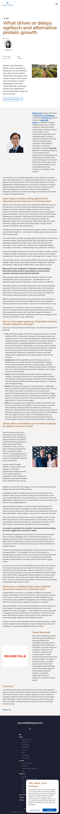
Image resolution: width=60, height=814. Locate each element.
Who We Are (25, 742)
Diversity (24, 750)
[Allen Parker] (28, 3)
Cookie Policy (25, 755)
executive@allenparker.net (30, 723)
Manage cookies (35, 810)
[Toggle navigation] (56, 3)
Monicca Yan (8, 50)
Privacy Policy (25, 758)
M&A (23, 771)
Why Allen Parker (26, 739)
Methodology (25, 745)
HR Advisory (25, 766)
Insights (6, 18)
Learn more (32, 804)
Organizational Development (30, 768)
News (23, 752)
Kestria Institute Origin (11, 99)
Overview (24, 776)
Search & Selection (27, 763)
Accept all (49, 810)
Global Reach (25, 747)
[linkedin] (30, 728)
